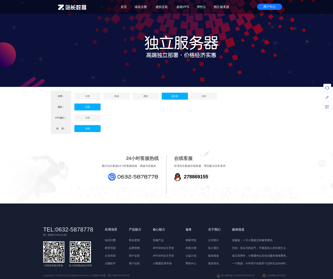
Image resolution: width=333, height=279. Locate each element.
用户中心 (269, 6)
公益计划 (191, 255)
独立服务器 (221, 6)
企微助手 (110, 263)
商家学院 (191, 240)
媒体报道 (213, 255)
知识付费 (110, 240)
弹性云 (201, 6)
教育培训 (110, 247)
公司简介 (213, 240)
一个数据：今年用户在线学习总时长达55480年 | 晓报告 (261, 263)
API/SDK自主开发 (163, 247)
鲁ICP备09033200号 (119, 275)
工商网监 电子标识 (276, 275)
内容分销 (191, 247)
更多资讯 (213, 263)
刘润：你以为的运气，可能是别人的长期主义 (259, 247)
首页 (124, 6)
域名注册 (141, 6)
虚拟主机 (162, 6)
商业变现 (134, 240)
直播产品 (158, 240)
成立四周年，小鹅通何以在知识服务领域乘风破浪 (261, 255)
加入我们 (213, 247)
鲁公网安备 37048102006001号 (238, 275)
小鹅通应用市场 (162, 263)
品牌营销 (134, 247)
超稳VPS (183, 6)
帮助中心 (191, 263)
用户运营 (134, 255)
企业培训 (110, 255)
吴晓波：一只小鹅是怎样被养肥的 (252, 240)
